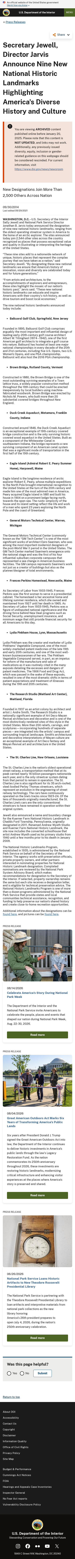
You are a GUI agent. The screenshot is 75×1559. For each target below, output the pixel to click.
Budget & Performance (17, 1469)
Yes (15, 1373)
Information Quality (15, 1441)
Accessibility (11, 1417)
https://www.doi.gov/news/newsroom (39, 169)
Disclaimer (9, 1435)
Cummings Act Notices (17, 1475)
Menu (69, 12)
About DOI (9, 1411)
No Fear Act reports (15, 1498)
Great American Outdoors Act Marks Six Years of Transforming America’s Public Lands (35, 1122)
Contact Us (9, 1423)
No (27, 1373)
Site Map (8, 1458)
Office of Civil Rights (15, 1447)
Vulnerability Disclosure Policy (22, 1504)
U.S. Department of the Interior (37, 12)
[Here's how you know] (37, 4)
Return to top (11, 1397)
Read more (37, 1035)
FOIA (6, 1480)
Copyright (9, 1429)
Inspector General (14, 1492)
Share (61, 34)
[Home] (6, 12)
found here (10, 914)
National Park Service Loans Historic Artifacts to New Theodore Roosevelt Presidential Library (33, 1282)
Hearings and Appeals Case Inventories (27, 1486)
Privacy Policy (11, 1453)
